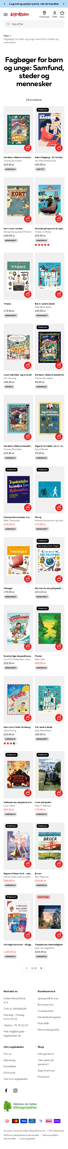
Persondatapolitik (48, 1029)
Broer (38, 873)
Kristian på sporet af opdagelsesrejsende (50, 228)
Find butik (9, 1072)
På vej (38, 517)
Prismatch (44, 1076)
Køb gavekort (46, 1053)
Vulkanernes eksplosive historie (18, 802)
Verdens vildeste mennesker (18, 157)
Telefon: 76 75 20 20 (16, 1025)
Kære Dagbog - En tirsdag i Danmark (50, 157)
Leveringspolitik (27, 1138)
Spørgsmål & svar (48, 998)
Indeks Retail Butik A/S (15, 1000)
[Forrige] (4, 4)
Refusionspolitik (50, 1135)
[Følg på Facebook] (6, 1090)
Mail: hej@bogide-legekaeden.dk (14, 1033)
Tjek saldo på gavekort (45, 1062)
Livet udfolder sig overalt (18, 374)
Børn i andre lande (45, 303)
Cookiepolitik (45, 1011)
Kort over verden (13, 228)
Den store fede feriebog (17, 727)
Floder (38, 656)
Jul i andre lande (43, 727)
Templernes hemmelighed (49, 944)
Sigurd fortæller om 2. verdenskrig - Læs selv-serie (50, 446)
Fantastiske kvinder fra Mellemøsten (18, 517)
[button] (42, 244)
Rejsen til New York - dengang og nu (18, 873)
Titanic (7, 303)
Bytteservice (45, 1004)
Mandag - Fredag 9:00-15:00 (14, 1017)
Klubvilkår (43, 1023)
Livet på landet (43, 802)
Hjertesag (9, 1060)
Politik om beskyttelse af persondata (21, 1135)
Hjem (6, 35)
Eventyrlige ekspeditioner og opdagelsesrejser (18, 656)
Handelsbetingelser (49, 1017)
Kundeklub (10, 1066)
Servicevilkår (10, 1138)
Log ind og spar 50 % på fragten (34, 3)
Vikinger (8, 588)
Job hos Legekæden (16, 1079)
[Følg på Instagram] (15, 1090)
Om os (7, 1053)
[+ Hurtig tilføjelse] (28, 148)
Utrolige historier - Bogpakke (18, 944)
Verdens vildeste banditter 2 (18, 446)
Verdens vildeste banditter (49, 374)
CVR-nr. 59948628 (15, 1008)
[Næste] (63, 4)
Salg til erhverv (46, 1070)
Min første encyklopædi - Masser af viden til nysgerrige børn (50, 588)
